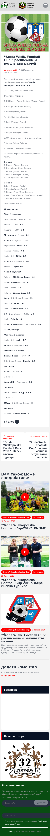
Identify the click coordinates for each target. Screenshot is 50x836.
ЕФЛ (11, 832)
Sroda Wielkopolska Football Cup (16, 517)
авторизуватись (8, 675)
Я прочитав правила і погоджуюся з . (26, 822)
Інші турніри (38, 517)
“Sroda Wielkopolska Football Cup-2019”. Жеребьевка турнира (22, 583)
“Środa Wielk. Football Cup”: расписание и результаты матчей (24, 638)
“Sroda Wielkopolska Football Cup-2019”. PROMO (24, 527)
